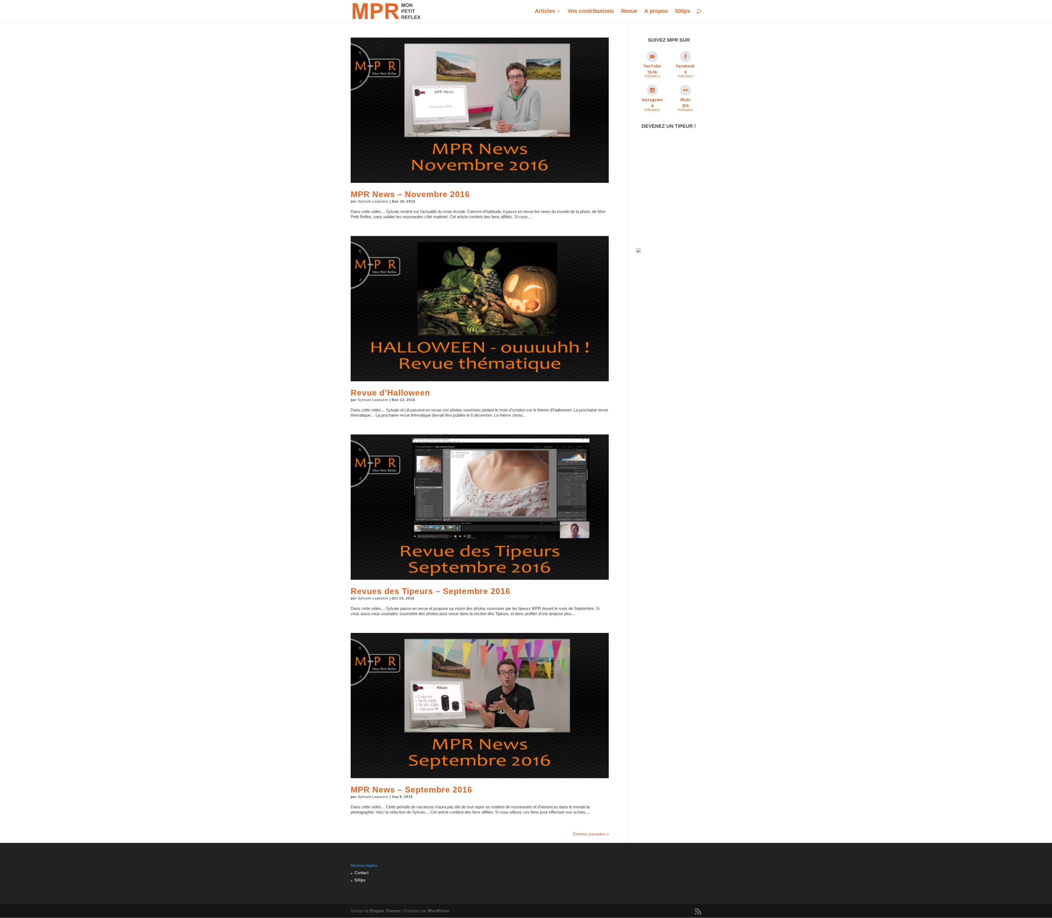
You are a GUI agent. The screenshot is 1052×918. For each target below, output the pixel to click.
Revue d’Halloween (390, 392)
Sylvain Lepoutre (373, 201)
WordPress (438, 910)
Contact (361, 872)
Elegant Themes (385, 910)
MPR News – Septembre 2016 (411, 789)
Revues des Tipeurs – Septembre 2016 (430, 591)
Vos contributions (591, 11)
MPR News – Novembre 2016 (410, 194)
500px (682, 11)
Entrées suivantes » (591, 834)
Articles (545, 11)
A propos (656, 11)
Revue (629, 11)
